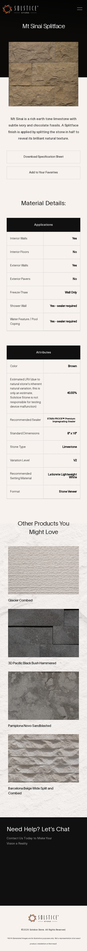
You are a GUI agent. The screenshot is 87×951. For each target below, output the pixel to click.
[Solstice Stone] (22, 8)
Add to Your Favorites (43, 172)
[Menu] (79, 9)
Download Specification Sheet (43, 156)
